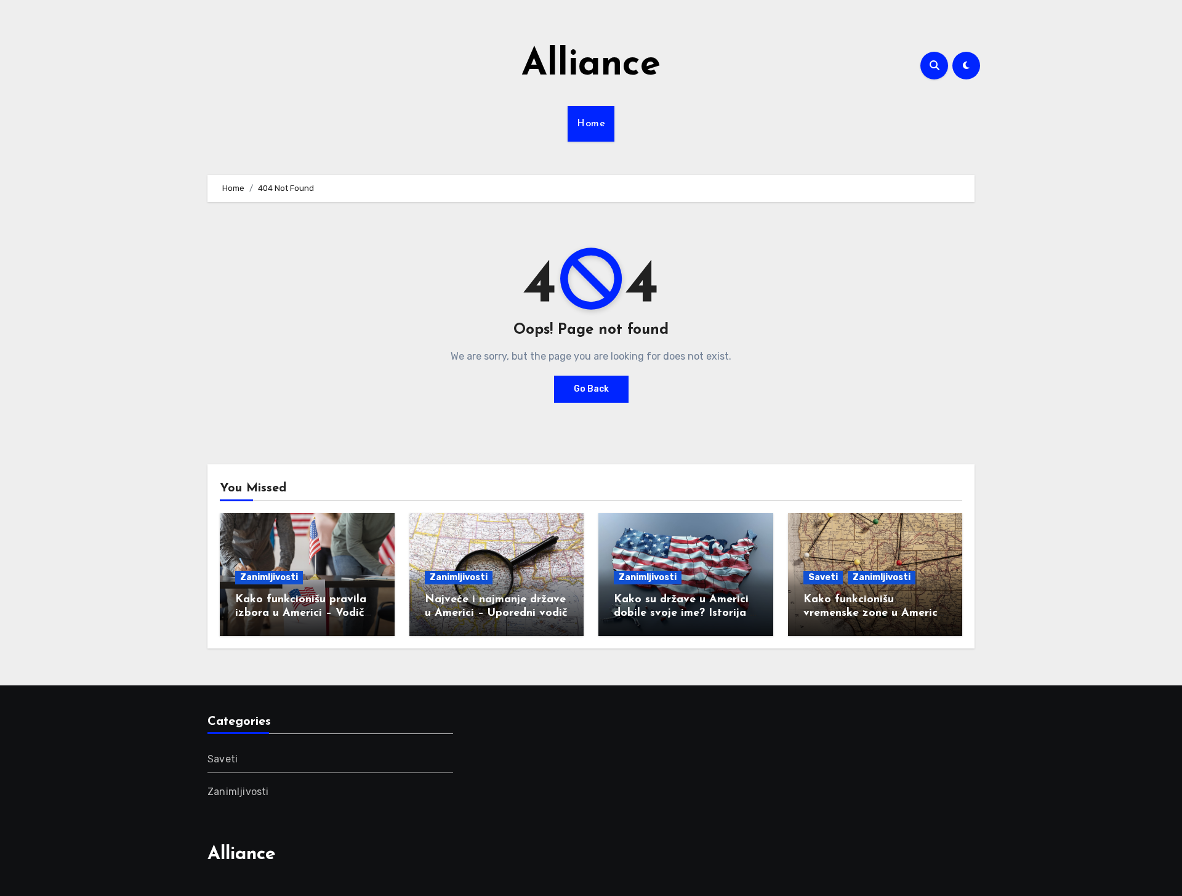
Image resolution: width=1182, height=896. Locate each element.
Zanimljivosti (269, 577)
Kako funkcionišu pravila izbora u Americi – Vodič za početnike (300, 613)
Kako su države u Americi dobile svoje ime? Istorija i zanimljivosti (683, 613)
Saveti (823, 577)
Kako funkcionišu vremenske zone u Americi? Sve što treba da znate (874, 613)
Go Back (591, 389)
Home (591, 124)
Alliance (591, 65)
